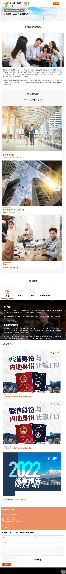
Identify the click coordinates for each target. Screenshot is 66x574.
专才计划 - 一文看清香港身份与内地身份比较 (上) (19, 448)
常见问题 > (5, 527)
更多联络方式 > (6, 525)
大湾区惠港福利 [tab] (45, 296)
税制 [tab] (32, 296)
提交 (6, 564)
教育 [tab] (7, 296)
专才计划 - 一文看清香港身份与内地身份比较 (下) (19, 396)
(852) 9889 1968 (16, 521)
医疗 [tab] (19, 296)
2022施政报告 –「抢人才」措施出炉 (15, 499)
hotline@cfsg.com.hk (10, 519)
